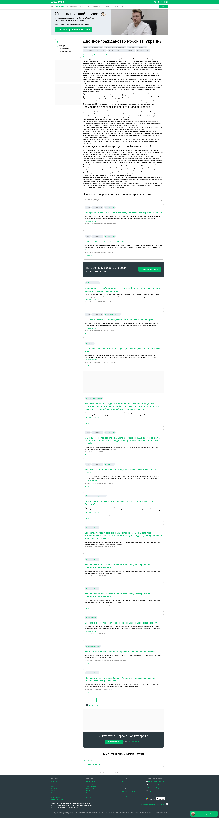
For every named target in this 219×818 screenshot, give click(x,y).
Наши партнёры (55, 795)
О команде (54, 784)
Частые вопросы (91, 786)
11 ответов (88, 255)
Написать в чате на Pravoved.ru (157, 781)
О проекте (54, 781)
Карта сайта (160, 804)
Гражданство (111, 207)
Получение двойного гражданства (115, 47)
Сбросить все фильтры (66, 55)
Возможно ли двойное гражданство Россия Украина (100, 55)
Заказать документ (72, 6)
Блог (122, 781)
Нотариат (91, 343)
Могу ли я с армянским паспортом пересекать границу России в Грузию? (120, 652)
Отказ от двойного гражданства (137, 47)
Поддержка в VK (153, 791)
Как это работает (119, 6)
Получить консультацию (150, 269)
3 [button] (92, 705)
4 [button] (95, 705)
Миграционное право (94, 646)
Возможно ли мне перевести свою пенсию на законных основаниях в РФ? (121, 623)
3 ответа (87, 486)
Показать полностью (92, 221)
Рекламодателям (126, 796)
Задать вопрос (59, 6)
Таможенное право (93, 283)
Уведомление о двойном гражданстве (94, 50)
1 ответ (87, 305)
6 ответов (88, 227)
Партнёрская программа (128, 791)
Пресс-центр (54, 793)
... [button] (97, 705)
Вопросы (82, 6)
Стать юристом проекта (128, 784)
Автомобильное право (113, 314)
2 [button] (89, 705)
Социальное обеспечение (95, 398)
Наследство (110, 464)
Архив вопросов (55, 797)
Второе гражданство (143, 50)
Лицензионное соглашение (147, 804)
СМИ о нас (54, 790)
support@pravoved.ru (154, 784)
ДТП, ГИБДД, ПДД (93, 527)
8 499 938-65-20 (162, 2)
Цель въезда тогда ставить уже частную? (105, 241)
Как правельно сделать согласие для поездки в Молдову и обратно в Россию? (123, 213)
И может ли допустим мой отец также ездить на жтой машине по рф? (119, 320)
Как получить (87, 57)
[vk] (167, 804)
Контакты (54, 788)
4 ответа (87, 334)
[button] (103, 705)
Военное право (92, 617)
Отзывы (88, 790)
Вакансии (54, 786)
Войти (163, 6)
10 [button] (100, 705)
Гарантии (89, 793)
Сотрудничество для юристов (129, 794)
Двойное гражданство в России (93, 47)
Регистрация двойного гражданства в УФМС (121, 50)
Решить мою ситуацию (94, 6)
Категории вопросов (57, 799)
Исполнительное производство (97, 496)
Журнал (88, 795)
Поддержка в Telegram (154, 788)
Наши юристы (107, 6)
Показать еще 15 (90, 700)
